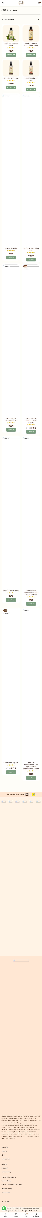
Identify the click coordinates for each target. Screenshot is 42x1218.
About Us (5, 1147)
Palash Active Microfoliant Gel (11, 419)
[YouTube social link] (8, 1201)
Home (9, 10)
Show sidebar (9, 19)
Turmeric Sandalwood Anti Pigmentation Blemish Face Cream (31, 766)
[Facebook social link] (3, 1201)
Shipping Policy (7, 1189)
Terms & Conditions (9, 1177)
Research (5, 1168)
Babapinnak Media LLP (29, 1211)
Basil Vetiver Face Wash (11, 45)
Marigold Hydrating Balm (31, 249)
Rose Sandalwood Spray (31, 79)
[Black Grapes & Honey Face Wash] (31, 33)
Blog (3, 1155)
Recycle (4, 1164)
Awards (4, 1151)
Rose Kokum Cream (11, 591)
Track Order (6, 1192)
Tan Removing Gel (11, 763)
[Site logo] (21, 3)
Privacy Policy (6, 1181)
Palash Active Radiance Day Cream (30, 420)
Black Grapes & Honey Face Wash (31, 45)
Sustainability (6, 1172)
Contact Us (6, 1159)
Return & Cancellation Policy (12, 1185)
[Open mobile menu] (3, 3)
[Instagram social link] (5, 1201)
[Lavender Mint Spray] (11, 68)
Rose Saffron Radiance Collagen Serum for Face (31, 593)
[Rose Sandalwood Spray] (31, 68)
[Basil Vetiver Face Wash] (11, 33)
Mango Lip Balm (11, 248)
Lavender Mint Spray (11, 78)
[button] (11, 55)
